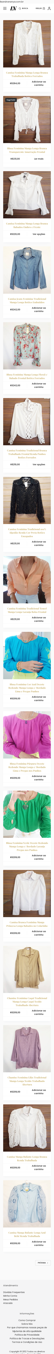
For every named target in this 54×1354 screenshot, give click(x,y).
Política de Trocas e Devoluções (27, 1338)
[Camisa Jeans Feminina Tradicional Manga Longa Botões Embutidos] (27, 270)
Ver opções (39, 234)
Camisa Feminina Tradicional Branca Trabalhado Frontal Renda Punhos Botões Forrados (27, 454)
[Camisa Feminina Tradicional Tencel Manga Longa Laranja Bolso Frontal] (27, 579)
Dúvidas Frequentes (14, 1292)
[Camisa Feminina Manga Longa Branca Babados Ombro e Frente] (27, 194)
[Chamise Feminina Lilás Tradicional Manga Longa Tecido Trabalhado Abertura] (27, 1048)
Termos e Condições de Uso (27, 1342)
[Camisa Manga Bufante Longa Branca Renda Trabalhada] (27, 1128)
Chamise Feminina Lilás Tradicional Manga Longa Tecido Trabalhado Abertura (27, 1081)
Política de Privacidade (27, 1334)
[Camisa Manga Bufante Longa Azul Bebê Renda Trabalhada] (27, 1203)
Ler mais (38, 158)
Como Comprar (27, 1320)
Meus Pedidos (10, 1299)
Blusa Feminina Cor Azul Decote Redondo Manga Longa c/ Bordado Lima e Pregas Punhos (27, 688)
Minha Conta (10, 1295)
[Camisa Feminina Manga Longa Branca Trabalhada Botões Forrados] (27, 43)
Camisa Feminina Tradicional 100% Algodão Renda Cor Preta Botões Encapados (27, 533)
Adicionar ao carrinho (39, 83)
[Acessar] (49, 8)
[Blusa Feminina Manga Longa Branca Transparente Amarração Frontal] (27, 119)
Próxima (42, 1263)
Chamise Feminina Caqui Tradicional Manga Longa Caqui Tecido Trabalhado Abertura (27, 1002)
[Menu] (5, 8)
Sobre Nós (27, 1323)
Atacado (8, 1303)
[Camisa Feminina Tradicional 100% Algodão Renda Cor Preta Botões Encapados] (27, 500)
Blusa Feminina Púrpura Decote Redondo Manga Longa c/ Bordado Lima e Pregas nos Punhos (27, 767)
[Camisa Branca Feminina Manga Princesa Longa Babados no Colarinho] (27, 893)
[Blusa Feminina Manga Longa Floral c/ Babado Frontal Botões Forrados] (27, 345)
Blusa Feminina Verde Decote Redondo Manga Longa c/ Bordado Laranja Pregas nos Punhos (27, 846)
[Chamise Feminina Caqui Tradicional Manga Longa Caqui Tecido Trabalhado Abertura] (27, 969)
